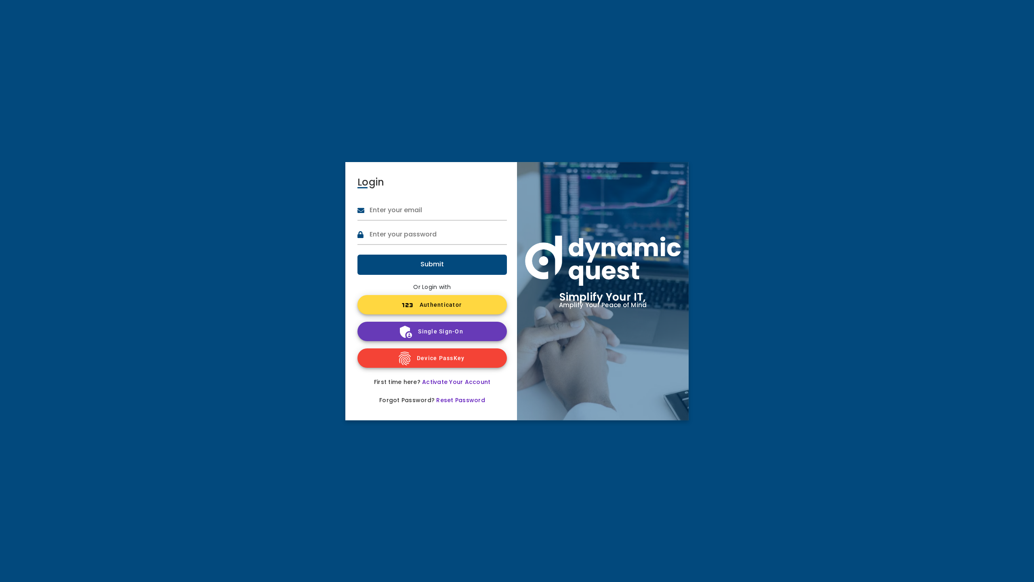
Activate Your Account (456, 382)
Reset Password (460, 400)
